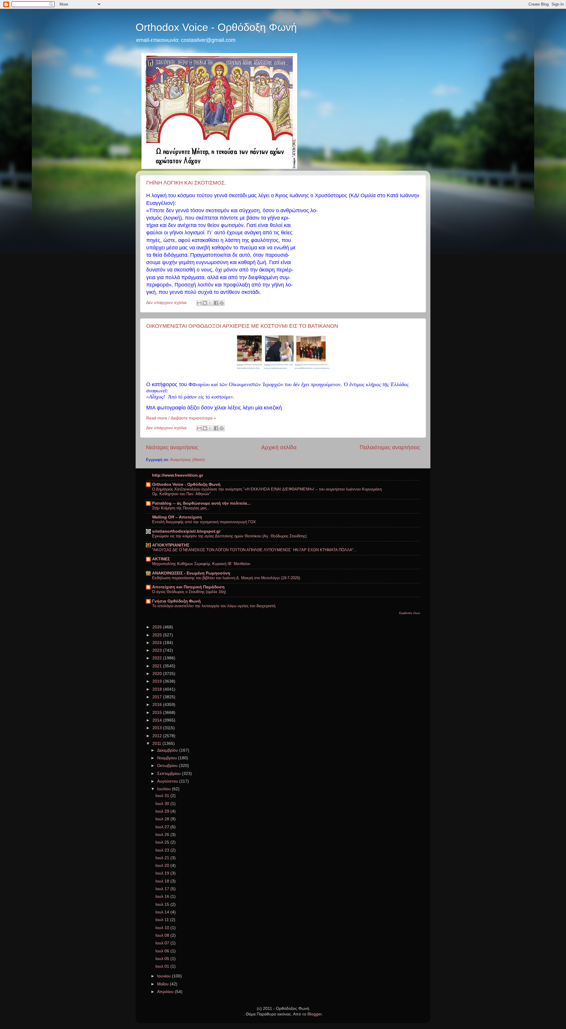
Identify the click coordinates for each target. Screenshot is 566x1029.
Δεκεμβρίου (168, 750)
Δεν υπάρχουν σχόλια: (167, 302)
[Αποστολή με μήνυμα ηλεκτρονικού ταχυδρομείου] (199, 303)
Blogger (314, 1014)
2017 (157, 697)
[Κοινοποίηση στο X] (210, 303)
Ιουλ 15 (162, 904)
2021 (157, 666)
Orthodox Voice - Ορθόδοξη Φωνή (216, 27)
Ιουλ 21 (162, 858)
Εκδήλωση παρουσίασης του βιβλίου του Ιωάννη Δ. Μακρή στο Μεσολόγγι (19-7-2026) (226, 578)
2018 (157, 689)
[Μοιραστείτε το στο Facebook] (216, 303)
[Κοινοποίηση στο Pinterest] (222, 303)
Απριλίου (166, 992)
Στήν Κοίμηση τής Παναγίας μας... (181, 508)
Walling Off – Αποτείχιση (177, 517)
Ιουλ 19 (162, 873)
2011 (157, 743)
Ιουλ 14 (162, 912)
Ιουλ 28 (162, 819)
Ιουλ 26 (162, 834)
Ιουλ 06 (162, 951)
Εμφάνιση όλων (409, 613)
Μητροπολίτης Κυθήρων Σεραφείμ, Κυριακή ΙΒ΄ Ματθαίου (201, 564)
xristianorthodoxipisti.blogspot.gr (186, 531)
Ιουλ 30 (162, 803)
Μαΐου (163, 984)
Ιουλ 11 (162, 920)
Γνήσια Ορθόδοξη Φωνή (176, 601)
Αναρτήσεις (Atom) (187, 459)
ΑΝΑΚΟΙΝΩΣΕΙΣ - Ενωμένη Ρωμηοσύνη (191, 573)
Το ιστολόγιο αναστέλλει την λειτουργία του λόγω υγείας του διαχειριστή (213, 606)
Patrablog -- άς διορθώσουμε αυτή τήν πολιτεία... (201, 503)
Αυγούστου (168, 781)
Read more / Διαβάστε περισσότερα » (181, 418)
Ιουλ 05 (162, 958)
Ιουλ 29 (162, 811)
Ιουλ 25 (162, 842)
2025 (157, 635)
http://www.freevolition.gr (177, 475)
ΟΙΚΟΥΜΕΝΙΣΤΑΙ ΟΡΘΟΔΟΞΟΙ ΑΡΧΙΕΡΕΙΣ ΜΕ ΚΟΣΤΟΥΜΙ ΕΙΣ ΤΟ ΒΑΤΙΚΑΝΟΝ (242, 326)
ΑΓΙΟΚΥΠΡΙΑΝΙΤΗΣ (170, 545)
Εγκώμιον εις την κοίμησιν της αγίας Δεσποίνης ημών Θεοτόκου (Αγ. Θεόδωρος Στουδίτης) (229, 536)
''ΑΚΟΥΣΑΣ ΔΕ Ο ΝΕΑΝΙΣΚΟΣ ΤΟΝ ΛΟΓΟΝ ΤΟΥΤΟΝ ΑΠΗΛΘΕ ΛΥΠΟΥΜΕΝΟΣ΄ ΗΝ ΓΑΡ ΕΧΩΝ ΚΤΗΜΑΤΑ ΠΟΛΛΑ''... (254, 550)
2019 (157, 681)
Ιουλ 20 (162, 865)
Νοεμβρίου (167, 758)
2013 (157, 728)
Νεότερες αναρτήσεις (172, 447)
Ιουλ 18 (162, 881)
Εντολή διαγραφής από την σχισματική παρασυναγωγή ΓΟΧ (204, 522)
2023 (157, 650)
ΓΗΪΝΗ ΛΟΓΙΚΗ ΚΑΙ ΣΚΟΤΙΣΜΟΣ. (186, 183)
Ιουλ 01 (162, 966)
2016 (157, 704)
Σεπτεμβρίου (169, 773)
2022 (157, 658)
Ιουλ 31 (162, 795)
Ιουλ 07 (162, 943)
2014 (157, 720)
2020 (157, 673)
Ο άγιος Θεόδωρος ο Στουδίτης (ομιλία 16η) (189, 592)
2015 (157, 712)
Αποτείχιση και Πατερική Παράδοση (188, 587)
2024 (157, 643)
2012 (157, 736)
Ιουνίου (164, 976)
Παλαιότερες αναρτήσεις (390, 447)
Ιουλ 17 (162, 889)
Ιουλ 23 (162, 850)
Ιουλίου (164, 789)
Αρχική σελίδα (279, 447)
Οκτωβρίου (168, 765)
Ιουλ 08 (162, 935)
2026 (157, 627)
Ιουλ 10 (162, 928)
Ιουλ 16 (162, 896)
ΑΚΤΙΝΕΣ (161, 559)
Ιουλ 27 (162, 827)
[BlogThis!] (205, 303)
